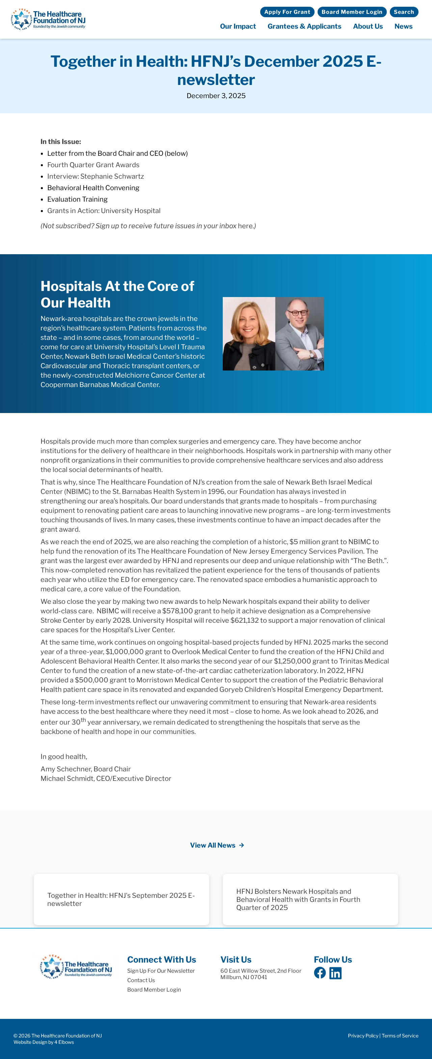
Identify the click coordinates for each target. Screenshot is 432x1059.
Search (404, 12)
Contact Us (141, 980)
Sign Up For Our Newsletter (161, 971)
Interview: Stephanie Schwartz (95, 176)
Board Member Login (352, 12)
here (245, 226)
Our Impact (238, 26)
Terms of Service (400, 1035)
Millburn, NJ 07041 (243, 977)
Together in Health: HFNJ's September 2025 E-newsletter (121, 899)
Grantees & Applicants (305, 26)
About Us (368, 26)
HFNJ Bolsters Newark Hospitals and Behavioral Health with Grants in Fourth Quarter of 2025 (298, 899)
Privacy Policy (363, 1035)
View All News (213, 845)
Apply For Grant (287, 12)
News (404, 26)
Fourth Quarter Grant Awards (93, 165)
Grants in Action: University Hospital (104, 211)
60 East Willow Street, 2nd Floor (260, 971)
